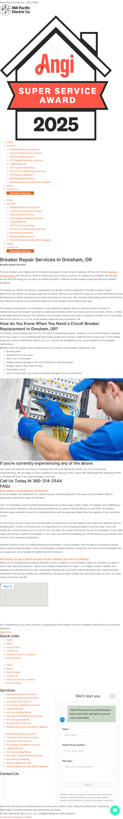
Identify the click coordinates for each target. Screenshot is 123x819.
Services (11, 145)
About (10, 185)
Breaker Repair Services (22, 178)
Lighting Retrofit (18, 164)
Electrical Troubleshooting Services (28, 171)
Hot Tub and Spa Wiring (22, 167)
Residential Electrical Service (25, 149)
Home (10, 142)
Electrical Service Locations (21, 654)
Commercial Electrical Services (26, 153)
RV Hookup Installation (21, 175)
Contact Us (12, 189)
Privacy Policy (14, 658)
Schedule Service (20, 193)
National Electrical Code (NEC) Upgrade (30, 182)
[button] (61, 490)
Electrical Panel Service (22, 156)
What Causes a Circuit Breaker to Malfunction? (24, 490)
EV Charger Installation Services (26, 160)
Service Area (13, 647)
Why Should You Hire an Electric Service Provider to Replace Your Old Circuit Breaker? (44, 559)
